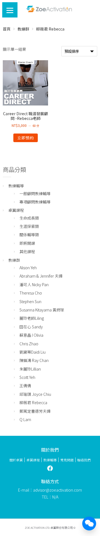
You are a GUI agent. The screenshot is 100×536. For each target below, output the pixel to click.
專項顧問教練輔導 (35, 202)
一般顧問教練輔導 (35, 193)
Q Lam (25, 419)
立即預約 (25, 137)
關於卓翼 (16, 459)
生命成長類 (29, 218)
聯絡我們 (84, 459)
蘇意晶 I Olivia (31, 335)
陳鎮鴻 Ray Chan (34, 360)
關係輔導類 (29, 234)
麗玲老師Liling (31, 318)
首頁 (7, 29)
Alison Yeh (28, 267)
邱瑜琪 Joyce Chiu (35, 394)
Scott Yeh (27, 377)
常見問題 (67, 459)
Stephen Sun (30, 301)
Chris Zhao (28, 343)
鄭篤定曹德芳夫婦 (35, 411)
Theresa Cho (30, 293)
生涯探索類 (29, 226)
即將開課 (27, 243)
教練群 (23, 29)
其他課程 (27, 251)
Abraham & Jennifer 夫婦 (40, 276)
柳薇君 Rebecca (33, 402)
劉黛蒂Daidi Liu (32, 352)
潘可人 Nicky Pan (34, 284)
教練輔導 (16, 185)
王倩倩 (25, 385)
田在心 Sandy (31, 326)
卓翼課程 (16, 210)
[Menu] (10, 9)
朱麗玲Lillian (30, 369)
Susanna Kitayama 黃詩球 (41, 310)
